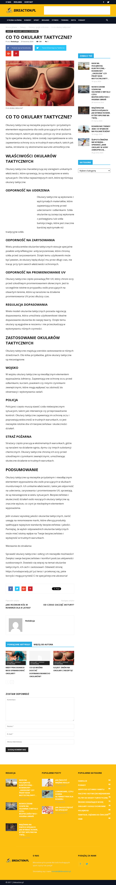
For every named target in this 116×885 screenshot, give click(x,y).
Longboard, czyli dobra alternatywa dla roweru (64, 795)
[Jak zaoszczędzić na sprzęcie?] (47, 810)
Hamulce (82, 781)
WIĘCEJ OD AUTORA (43, 644)
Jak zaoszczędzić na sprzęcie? (64, 808)
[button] (107, 20)
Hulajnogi (83, 810)
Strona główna (14, 20)
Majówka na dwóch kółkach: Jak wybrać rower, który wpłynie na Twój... (101, 113)
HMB (80, 819)
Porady (81, 20)
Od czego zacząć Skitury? (58, 604)
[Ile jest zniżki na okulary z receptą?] (63, 658)
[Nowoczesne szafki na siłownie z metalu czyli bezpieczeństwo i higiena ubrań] (83, 89)
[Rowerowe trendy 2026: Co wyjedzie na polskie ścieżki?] (83, 129)
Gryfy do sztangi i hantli (91, 789)
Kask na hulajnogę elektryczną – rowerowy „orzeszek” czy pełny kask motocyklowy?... (100, 71)
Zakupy (9, 31)
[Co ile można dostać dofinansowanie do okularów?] (39, 658)
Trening (64, 20)
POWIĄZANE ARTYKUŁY (18, 644)
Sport (36, 20)
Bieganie (45, 20)
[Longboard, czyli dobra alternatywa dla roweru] (47, 794)
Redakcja (15, 41)
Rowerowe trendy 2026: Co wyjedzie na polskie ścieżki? (101, 129)
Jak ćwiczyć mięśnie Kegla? (62, 781)
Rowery (27, 20)
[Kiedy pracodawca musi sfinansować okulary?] (16, 658)
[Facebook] (103, 2)
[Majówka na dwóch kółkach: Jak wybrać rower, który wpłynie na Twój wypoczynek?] (83, 110)
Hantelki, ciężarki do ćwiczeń (93, 814)
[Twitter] (108, 2)
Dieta (73, 20)
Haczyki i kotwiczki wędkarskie (94, 793)
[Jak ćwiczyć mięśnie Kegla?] (47, 783)
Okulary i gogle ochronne (26, 31)
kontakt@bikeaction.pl (61, 871)
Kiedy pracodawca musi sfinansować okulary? (15, 670)
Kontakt (28, 2)
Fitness (55, 20)
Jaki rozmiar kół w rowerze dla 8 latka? (18, 606)
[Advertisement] (77, 10)
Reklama (18, 2)
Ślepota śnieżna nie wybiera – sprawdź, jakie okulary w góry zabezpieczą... (100, 144)
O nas (8, 2)
